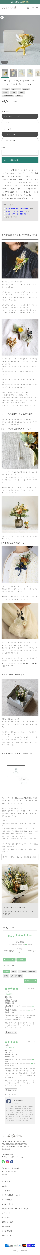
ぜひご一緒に (8, 205)
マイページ (6, 1213)
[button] (28, 8)
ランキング (6, 1181)
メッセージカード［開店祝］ (16, 214)
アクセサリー (6, 89)
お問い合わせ (7, 1235)
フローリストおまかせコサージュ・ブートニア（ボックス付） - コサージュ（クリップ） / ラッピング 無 (20, 1025)
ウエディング (26, 89)
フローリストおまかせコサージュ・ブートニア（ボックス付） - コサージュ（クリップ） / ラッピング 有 (20, 1083)
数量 (3, 147)
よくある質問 (7, 1231)
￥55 (19, 208)
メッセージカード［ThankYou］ (17, 208)
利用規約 (4, 1174)
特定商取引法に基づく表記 (10, 1168)
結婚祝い (19, 95)
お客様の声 (6, 1226)
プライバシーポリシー (9, 1171)
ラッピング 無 (9, 134)
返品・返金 (6, 1217)
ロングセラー (7, 1190)
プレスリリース (7, 1204)
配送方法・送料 (7, 1222)
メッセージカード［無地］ (15, 211)
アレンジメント (16, 89)
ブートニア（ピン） (11, 122)
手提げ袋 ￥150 (11, 217)
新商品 (4, 1186)
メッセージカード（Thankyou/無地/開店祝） (17, 798)
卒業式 (21, 92)
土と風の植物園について (11, 1195)
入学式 (13, 92)
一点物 (5, 92)
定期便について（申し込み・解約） (15, 1208)
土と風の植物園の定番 (8, 95)
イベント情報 (7, 1199)
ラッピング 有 (9, 140)
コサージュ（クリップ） (12, 116)
